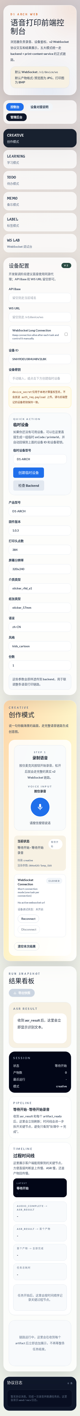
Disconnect (28, 929)
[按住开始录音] (40, 807)
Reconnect (28, 918)
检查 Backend (28, 485)
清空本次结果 (27, 946)
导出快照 (24, 993)
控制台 (14, 107)
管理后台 (16, 117)
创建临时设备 (28, 473)
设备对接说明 (39, 107)
